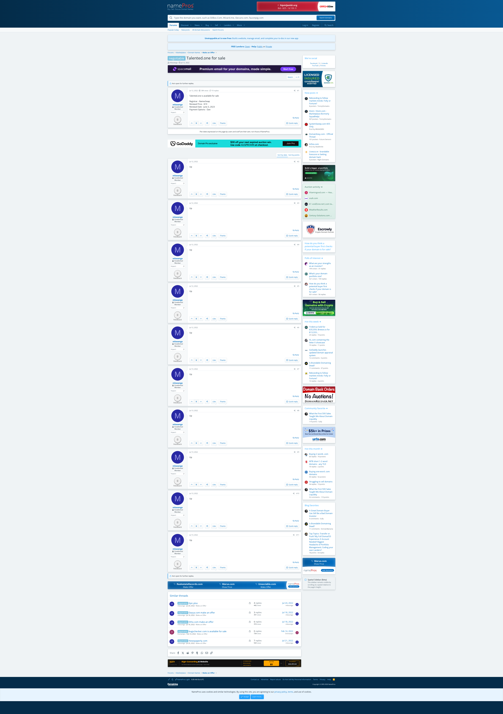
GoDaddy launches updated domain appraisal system (321, 352)
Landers (227, 25)
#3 (298, 203)
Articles (323, 65)
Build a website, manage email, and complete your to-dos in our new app (251, 38)
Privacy (322, 679)
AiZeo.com (314, 144)
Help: (254, 46)
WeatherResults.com (318, 209)
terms (290, 691)
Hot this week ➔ (313, 321)
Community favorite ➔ (316, 408)
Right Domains (323, 159)
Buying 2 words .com (318, 454)
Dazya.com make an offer (202, 612)
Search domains (325, 18)
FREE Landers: (237, 46)
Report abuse (275, 679)
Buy (207, 25)
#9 (298, 452)
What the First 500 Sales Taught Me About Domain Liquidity (320, 416)
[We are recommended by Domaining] (173, 685)
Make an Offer (201, 606)
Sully (320, 421)
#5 (298, 286)
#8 (298, 410)
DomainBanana (327, 529)
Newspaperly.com (198, 640)
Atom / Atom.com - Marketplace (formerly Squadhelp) (319, 114)
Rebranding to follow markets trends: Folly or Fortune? (320, 101)
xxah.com (313, 198)
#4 (298, 244)
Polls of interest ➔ (314, 258)
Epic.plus (193, 603)
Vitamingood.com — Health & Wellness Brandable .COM (321, 192)
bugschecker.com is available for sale (207, 631)
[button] (191, 25)
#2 (298, 161)
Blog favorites (312, 505)
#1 (298, 90)
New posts (185, 30)
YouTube (315, 65)
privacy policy (280, 691)
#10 (297, 493)
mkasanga (173, 62)
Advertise (264, 679)
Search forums (218, 30)
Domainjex (181, 634)
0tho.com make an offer (201, 621)
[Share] (294, 90)
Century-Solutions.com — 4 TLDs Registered (321, 215)
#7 (298, 369)
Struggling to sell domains (320, 481)
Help (329, 679)
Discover (185, 25)
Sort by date (282, 155)
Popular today (173, 30)
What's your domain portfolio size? (318, 275)
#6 (298, 327)
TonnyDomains (323, 106)
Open (247, 46)
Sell (216, 25)
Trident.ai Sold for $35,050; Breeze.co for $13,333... (319, 329)
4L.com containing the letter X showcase (319, 341)
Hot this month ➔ (313, 448)
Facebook (313, 63)
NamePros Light (183, 679)
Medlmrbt (319, 146)
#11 (297, 535)
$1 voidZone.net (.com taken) (321, 204)
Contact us (255, 679)
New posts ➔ (311, 92)
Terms (315, 679)
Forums (173, 25)
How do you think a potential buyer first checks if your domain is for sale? (318, 246)
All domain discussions (201, 30)
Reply (297, 118)
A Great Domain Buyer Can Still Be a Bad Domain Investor (321, 513)
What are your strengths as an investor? (320, 264)
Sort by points (293, 155)
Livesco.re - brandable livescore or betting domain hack (319, 154)
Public (260, 46)
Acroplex (321, 552)
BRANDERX (319, 129)
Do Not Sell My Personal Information (297, 679)
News (197, 25)
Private (269, 46)
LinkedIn (325, 63)
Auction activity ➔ (313, 186)
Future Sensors (325, 139)
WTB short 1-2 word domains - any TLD (318, 462)
